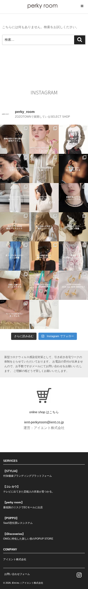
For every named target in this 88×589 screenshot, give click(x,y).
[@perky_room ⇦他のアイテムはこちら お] (44, 168)
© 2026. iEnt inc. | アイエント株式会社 (23, 583)
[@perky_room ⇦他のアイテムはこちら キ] (73, 168)
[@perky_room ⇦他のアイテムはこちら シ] (14, 168)
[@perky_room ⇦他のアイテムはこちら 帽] (44, 226)
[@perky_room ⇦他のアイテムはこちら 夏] (73, 139)
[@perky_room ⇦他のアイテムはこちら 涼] (44, 314)
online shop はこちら (44, 412)
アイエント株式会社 (14, 559)
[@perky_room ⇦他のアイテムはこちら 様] (44, 285)
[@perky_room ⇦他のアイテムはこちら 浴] (73, 226)
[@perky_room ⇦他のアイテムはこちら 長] (14, 197)
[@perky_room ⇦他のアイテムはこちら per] (44, 197)
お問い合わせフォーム (17, 574)
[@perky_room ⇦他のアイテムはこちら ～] (73, 285)
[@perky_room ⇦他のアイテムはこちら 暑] (44, 256)
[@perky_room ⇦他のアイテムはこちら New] (44, 139)
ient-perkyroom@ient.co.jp (44, 422)
